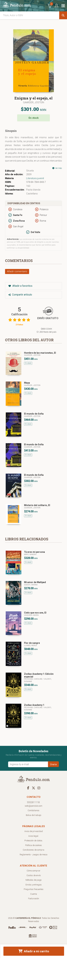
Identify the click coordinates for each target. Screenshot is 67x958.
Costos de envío (34, 875)
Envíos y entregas (34, 884)
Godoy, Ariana (31, 585)
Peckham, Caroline (33, 679)
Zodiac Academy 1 (34, 705)
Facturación (33, 898)
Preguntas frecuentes (33, 889)
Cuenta (33, 894)
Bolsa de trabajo (33, 815)
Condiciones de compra (33, 850)
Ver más (58, 168)
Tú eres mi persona (34, 552)
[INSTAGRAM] (38, 787)
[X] (33, 787)
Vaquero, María (31, 615)
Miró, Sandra (30, 554)
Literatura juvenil (35, 178)
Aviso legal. (33, 836)
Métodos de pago (33, 880)
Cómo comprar (33, 870)
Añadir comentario (17, 271)
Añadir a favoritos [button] (22, 285)
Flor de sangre (32, 643)
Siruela (30, 170)
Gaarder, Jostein (33, 102)
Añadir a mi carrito (36, 951)
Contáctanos (33, 810)
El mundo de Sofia (34, 413)
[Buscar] (63, 15)
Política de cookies (33, 845)
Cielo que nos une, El (35, 612)
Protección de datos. (33, 840)
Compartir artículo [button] (21, 294)
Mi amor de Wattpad (35, 582)
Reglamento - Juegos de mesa (33, 854)
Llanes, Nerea (30, 645)
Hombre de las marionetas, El (40, 353)
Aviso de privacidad (33, 831)
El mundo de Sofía (34, 444)
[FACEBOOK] (28, 787)
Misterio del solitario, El (37, 505)
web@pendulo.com (33, 806)
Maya (27, 382)
